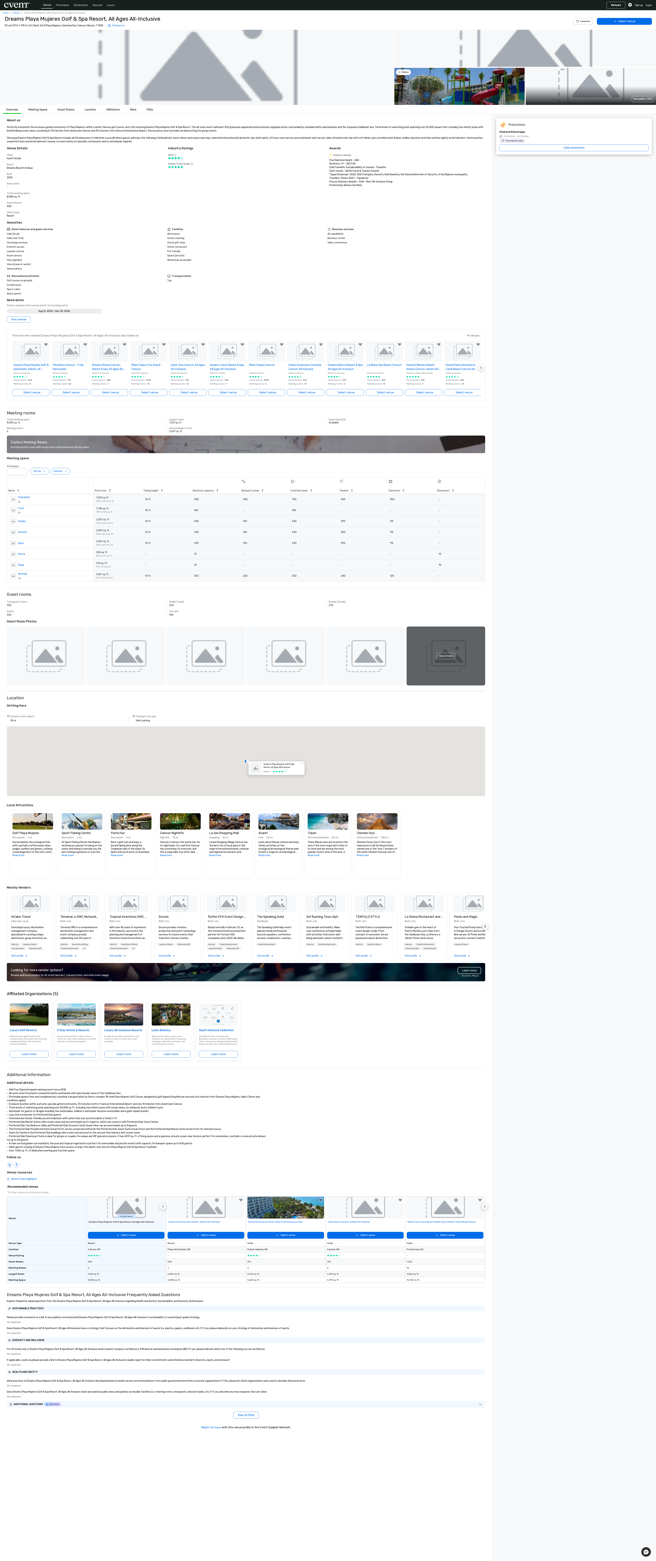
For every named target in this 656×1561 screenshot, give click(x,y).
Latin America (161, 1030)
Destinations (81, 5)
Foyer (21, 508)
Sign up (639, 5)
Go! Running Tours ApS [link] (322, 917)
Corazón (22, 532)
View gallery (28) (642, 99)
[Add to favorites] (46, 344)
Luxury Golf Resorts (23, 1030)
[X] (9, 1165)
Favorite (585, 21)
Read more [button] (18, 855)
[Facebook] (16, 1165)
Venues (47, 5)
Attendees (13, 466)
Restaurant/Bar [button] (412, 948)
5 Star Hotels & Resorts (73, 1030)
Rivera (21, 554)
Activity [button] (15, 944)
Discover (97, 5)
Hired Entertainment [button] (69, 948)
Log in (649, 5)
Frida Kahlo (24, 497)
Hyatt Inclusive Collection (216, 1030)
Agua (21, 543)
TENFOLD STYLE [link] (368, 917)
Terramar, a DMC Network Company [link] (79, 917)
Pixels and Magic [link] (465, 917)
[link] (30, 904)
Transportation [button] (18, 948)
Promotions (62, 5)
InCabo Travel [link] (21, 917)
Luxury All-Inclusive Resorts (123, 1030)
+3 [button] (84, 948)
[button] (196, 67)
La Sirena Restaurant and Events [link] (424, 917)
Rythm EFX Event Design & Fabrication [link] (227, 917)
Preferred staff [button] (35, 948)
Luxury (111, 5)
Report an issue (211, 1427)
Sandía (21, 521)
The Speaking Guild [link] (270, 917)
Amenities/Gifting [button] (80, 944)
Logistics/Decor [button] (29, 944)
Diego (21, 564)
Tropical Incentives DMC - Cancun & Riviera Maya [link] (128, 917)
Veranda (22, 573)
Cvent (6, 13)
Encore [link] (164, 917)
